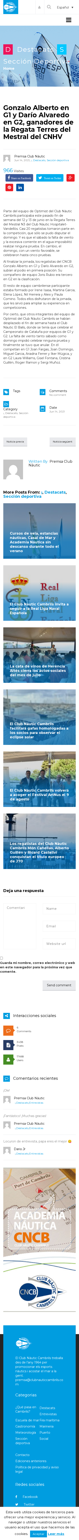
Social (44, 1439)
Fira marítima (49, 1420)
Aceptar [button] (38, 1534)
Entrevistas (36, 1102)
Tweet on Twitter (52, 178)
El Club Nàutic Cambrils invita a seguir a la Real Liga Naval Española (39, 608)
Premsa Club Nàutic (29, 156)
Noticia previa (15, 441)
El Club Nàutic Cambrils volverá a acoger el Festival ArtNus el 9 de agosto (39, 794)
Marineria (47, 1426)
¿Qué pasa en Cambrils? (25, 1409)
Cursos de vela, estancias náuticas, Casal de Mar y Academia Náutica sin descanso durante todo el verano (34, 542)
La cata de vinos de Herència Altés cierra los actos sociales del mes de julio (38, 670)
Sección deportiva (36, 61)
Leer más (56, 1534)
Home (8, 68)
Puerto (45, 1433)
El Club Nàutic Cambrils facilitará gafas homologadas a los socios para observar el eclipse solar (39, 730)
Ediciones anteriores (30, 1461)
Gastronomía (25, 1426)
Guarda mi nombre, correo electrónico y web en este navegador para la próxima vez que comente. (37, 967)
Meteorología (25, 1433)
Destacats (35, 49)
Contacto (22, 1455)
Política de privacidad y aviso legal (37, 1469)
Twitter (29, 1504)
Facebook (30, 1497)
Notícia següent (62, 441)
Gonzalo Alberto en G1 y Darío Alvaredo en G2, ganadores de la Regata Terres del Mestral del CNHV (38, 122)
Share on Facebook (21, 178)
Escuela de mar (27, 1420)
